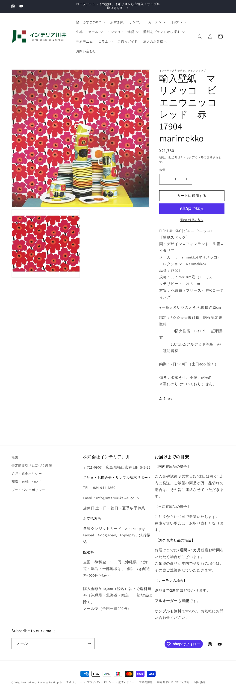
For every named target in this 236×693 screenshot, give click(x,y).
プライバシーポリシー (28, 490)
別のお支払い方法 (191, 219)
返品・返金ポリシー (27, 474)
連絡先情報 (146, 682)
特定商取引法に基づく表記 (32, 466)
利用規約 (199, 682)
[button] (90, 22)
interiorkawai (29, 682)
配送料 (172, 157)
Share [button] (168, 398)
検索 (15, 457)
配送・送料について (27, 482)
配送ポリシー (126, 682)
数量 (162, 170)
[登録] (89, 643)
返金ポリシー (74, 682)
